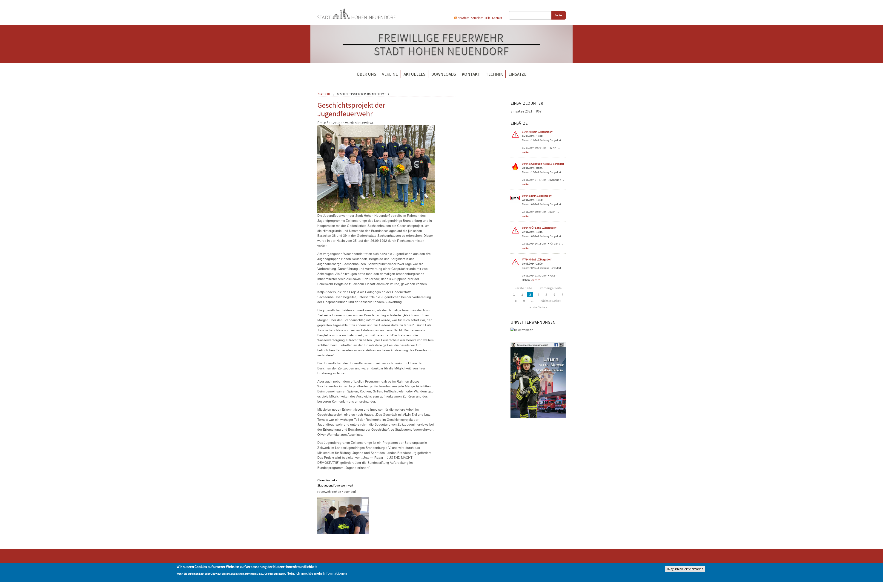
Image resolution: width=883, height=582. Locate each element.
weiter (525, 152)
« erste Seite (523, 288)
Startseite (324, 94)
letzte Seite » (538, 307)
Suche (558, 15)
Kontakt (497, 18)
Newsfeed (463, 18)
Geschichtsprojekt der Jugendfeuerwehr (363, 94)
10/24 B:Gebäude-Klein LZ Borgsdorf (543, 163)
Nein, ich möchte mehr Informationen (317, 573)
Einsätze (517, 74)
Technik (494, 74)
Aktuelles (414, 74)
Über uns (366, 74)
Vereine (390, 74)
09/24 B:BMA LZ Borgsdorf (536, 195)
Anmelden (477, 18)
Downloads (443, 74)
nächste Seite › (551, 301)
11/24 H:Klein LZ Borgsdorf (537, 131)
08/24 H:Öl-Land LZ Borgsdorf (539, 227)
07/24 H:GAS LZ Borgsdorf (536, 259)
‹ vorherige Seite (550, 288)
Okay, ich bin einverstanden (685, 569)
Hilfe (487, 18)
